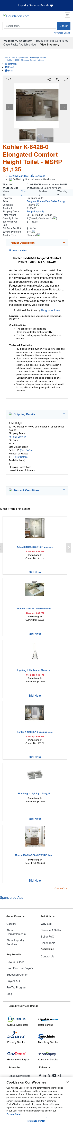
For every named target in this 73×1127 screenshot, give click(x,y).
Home (7, 57)
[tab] (37, 242)
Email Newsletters (19, 1076)
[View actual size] (57, 79)
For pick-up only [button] (35, 211)
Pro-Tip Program (16, 987)
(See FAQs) (26, 450)
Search (64, 26)
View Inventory (49, 44)
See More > (60, 888)
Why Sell (46, 924)
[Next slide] (63, 107)
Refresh (12, 63)
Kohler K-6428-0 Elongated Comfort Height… (25, 60)
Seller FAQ (47, 936)
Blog (9, 994)
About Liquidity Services (15, 942)
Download (39, 175)
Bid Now (35, 572)
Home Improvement (20, 57)
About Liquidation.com (16, 932)
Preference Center (35, 1120)
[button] (55, 201)
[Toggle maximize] (66, 79)
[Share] (49, 79)
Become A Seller (51, 930)
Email (10, 67)
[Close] (67, 1082)
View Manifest (19, 250)
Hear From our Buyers (19, 968)
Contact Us (47, 956)
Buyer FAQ (13, 981)
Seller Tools (48, 943)
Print (10, 70)
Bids (23, 191)
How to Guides (15, 962)
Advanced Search (62, 32)
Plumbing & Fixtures (38, 57)
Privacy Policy (14, 1114)
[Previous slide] (9, 107)
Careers (11, 924)
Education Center (17, 974)
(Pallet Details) (20, 456)
